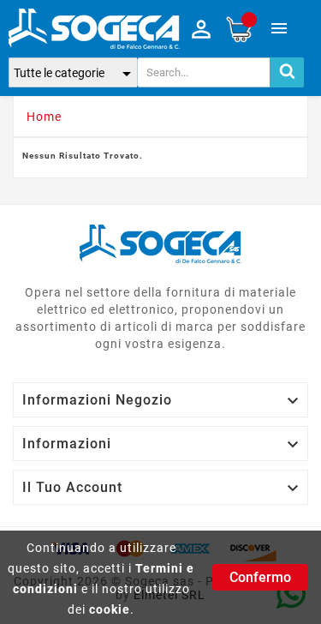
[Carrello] (238, 29)
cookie (109, 609)
